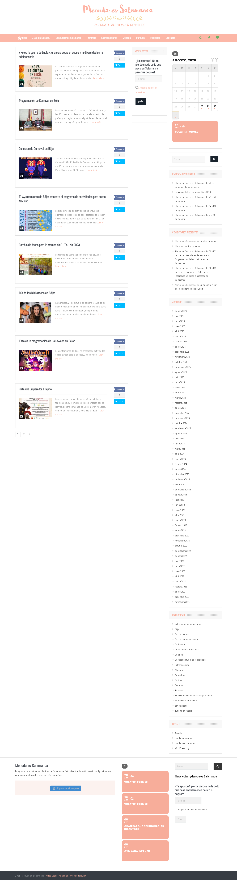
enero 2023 (180, 530)
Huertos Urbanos (208, 241)
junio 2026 (180, 321)
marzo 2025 (180, 397)
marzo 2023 (180, 520)
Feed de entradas (183, 738)
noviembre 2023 (182, 479)
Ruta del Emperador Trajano (35, 389)
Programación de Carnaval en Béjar (39, 100)
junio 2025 (180, 382)
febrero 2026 (181, 341)
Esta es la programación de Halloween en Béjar (47, 341)
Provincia (91, 38)
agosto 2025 (181, 372)
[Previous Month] (212, 59)
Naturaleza (180, 675)
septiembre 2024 (183, 428)
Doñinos (179, 654)
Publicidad (155, 38)
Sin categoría (181, 705)
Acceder (179, 733)
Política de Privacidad (68, 875)
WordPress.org (182, 748)
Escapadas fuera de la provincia (190, 659)
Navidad (179, 680)
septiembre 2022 (183, 550)
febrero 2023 (181, 525)
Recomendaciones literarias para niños (193, 695)
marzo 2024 (180, 459)
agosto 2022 (181, 555)
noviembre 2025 (182, 356)
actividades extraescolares (188, 624)
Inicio (24, 38)
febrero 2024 (181, 464)
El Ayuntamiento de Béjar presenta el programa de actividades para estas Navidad (62, 199)
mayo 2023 (180, 510)
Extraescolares (109, 38)
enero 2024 (180, 469)
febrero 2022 (181, 586)
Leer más (98, 78)
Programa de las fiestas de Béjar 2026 (193, 192)
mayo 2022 (180, 571)
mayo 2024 (180, 448)
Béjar (177, 629)
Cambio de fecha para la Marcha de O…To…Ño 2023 (49, 245)
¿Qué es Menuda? (41, 38)
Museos (127, 38)
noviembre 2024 (182, 418)
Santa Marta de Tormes (186, 700)
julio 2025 (179, 377)
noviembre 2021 (182, 601)
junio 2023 (180, 504)
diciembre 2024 (182, 413)
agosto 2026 (181, 311)
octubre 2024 (181, 423)
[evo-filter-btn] (175, 53)
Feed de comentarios (185, 743)
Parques (140, 38)
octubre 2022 (181, 545)
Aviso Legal (51, 875)
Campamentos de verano (186, 639)
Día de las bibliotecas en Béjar (37, 293)
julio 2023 (179, 499)
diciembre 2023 (182, 474)
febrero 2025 (181, 402)
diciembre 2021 (182, 596)
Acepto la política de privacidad (192, 809)
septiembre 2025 (183, 367)
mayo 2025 (180, 387)
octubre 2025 (181, 362)
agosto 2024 (181, 433)
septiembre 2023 (183, 489)
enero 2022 (180, 591)
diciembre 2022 (182, 535)
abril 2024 (179, 453)
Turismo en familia (183, 710)
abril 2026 (179, 331)
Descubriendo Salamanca (68, 38)
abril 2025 (179, 392)
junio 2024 (180, 443)
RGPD (83, 875)
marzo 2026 (180, 336)
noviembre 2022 (182, 540)
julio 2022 (179, 561)
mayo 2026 (180, 326)
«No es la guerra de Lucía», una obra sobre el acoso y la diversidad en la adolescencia (61, 54)
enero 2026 (180, 346)
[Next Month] (216, 59)
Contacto (170, 38)
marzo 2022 (180, 581)
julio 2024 (179, 438)
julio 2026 (179, 316)
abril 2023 (179, 515)
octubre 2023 (181, 484)
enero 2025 (180, 407)
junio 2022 (180, 566)
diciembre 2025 (182, 351)
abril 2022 (179, 576)
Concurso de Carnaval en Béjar (36, 149)
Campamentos (182, 634)
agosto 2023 (181, 494)
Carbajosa (180, 644)
